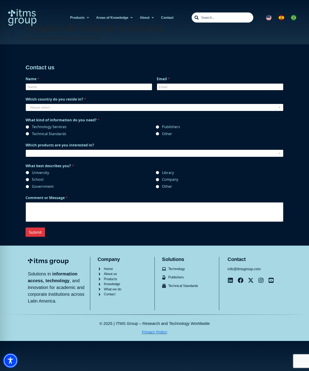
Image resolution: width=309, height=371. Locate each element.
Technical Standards (49, 133)
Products (77, 17)
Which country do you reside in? (56, 99)
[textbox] (153, 153)
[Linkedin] (230, 280)
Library (168, 172)
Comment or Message (47, 198)
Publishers (171, 126)
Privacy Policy (154, 332)
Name (32, 79)
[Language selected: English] (283, 17)
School (37, 179)
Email (163, 79)
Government (43, 186)
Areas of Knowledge (112, 17)
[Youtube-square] (271, 280)
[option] (282, 17)
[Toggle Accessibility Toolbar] (10, 361)
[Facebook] (241, 280)
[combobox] (222, 17)
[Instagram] (261, 280)
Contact (167, 17)
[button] (80, 17)
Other (167, 133)
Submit (35, 232)
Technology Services (49, 126)
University (40, 172)
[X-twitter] (251, 280)
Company (170, 179)
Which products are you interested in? (60, 145)
